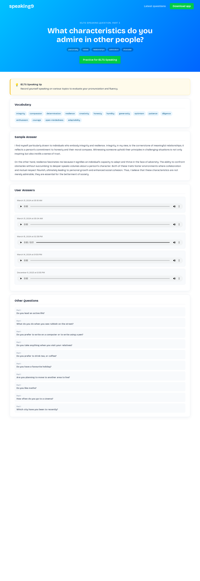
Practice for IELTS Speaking (100, 59)
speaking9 (21, 6)
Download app (182, 6)
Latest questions (155, 6)
